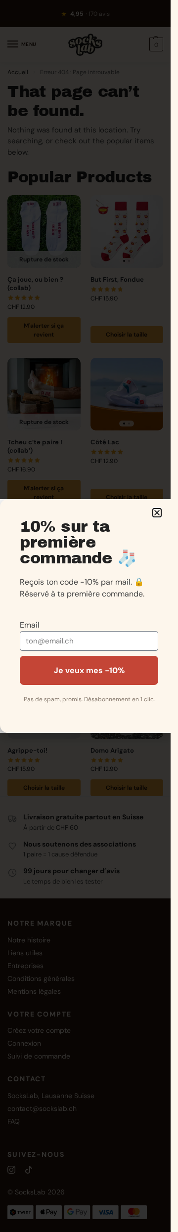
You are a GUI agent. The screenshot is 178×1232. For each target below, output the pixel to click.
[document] (85, 616)
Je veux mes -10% (89, 670)
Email (30, 625)
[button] (157, 512)
